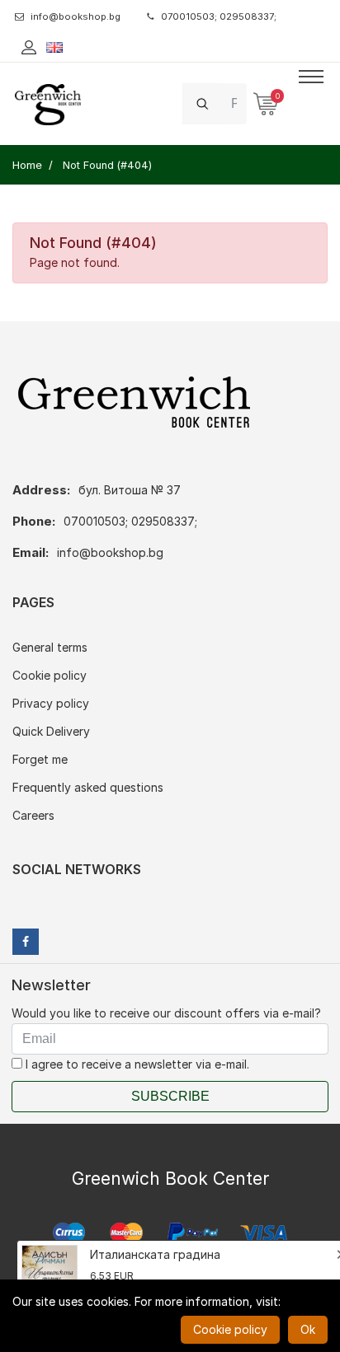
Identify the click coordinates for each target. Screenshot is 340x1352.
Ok (307, 1329)
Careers (33, 815)
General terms (49, 647)
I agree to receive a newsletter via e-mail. (135, 1064)
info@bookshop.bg (75, 16)
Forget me (40, 759)
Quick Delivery (51, 731)
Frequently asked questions (87, 787)
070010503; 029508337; (218, 16)
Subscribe (170, 1096)
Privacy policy (50, 703)
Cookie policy (49, 675)
